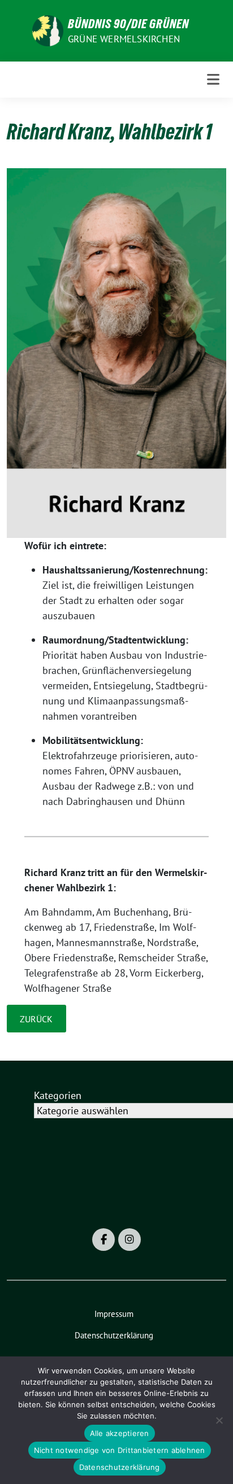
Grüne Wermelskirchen (124, 39)
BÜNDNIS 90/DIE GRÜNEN (128, 23)
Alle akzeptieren (119, 1433)
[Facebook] (103, 1239)
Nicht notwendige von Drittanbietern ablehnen (119, 1450)
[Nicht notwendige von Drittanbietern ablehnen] (219, 1420)
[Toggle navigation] (213, 79)
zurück (36, 1019)
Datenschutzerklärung (119, 1467)
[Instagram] (129, 1239)
